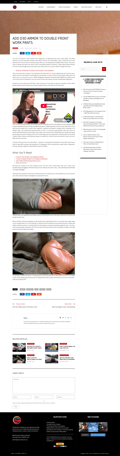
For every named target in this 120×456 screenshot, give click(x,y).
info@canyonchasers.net (21, 439)
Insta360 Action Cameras (53, 424)
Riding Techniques (64, 7)
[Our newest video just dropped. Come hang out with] (102, 427)
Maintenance (51, 7)
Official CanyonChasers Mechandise (56, 431)
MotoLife (98, 7)
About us (24, 453)
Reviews (41, 7)
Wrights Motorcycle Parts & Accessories (57, 428)
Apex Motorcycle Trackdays (54, 429)
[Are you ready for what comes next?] (93, 427)
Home (15, 1)
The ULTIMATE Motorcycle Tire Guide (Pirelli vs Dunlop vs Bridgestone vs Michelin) (94, 98)
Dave (22, 48)
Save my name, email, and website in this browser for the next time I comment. (34, 403)
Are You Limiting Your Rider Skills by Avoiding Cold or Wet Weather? (67, 359)
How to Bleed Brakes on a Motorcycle (67, 347)
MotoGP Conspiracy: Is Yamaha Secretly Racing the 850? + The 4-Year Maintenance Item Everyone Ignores (94, 123)
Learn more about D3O (19, 279)
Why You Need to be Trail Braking (63, 307)
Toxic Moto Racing (68, 429)
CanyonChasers (96, 453)
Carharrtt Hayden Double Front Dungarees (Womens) (32, 159)
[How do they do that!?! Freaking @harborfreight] (83, 427)
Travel (76, 7)
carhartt (29, 289)
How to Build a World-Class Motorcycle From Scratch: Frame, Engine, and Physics (93, 136)
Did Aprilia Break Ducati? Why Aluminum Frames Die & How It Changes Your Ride (92, 149)
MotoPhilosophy (87, 7)
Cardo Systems (50, 422)
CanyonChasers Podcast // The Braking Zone (94, 81)
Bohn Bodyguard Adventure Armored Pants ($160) (49, 77)
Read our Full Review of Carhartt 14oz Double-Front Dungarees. (35, 70)
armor (22, 289)
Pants (48, 289)
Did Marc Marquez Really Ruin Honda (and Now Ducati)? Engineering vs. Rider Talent (94, 105)
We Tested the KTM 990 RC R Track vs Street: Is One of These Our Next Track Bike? (94, 91)
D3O (36, 289)
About (29, 1)
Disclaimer (22, 1)
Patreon (36, 1)
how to (42, 289)
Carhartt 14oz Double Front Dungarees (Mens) (30, 157)
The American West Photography (55, 426)
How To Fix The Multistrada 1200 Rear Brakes (34, 359)
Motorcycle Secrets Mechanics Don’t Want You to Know (34, 348)
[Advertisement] (93, 186)
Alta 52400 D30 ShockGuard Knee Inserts (28, 161)
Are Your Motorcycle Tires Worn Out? (25, 307)
